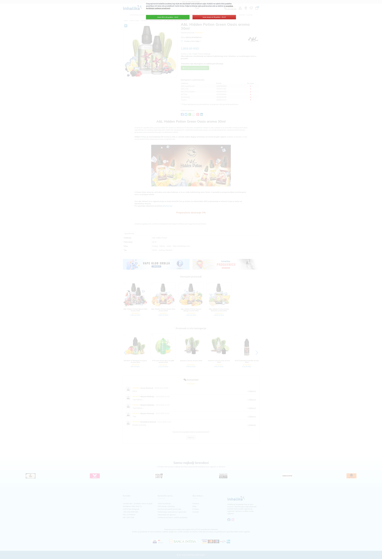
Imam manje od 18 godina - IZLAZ (214, 17)
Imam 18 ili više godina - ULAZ (167, 17)
